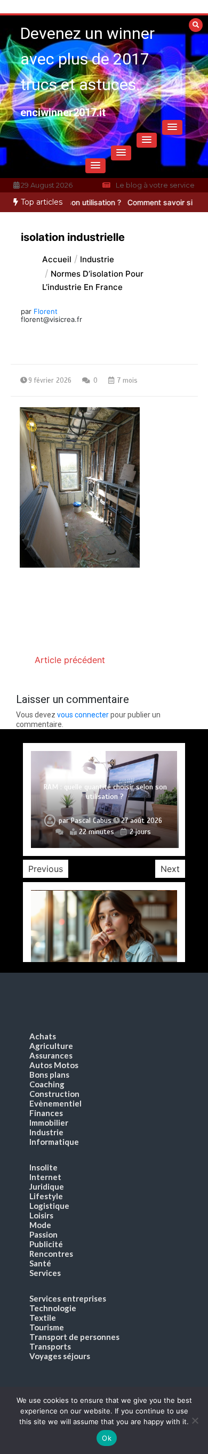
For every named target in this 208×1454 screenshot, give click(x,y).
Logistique (49, 1205)
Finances (46, 1113)
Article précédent (70, 660)
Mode (40, 1225)
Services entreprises (67, 1298)
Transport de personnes (74, 1337)
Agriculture (51, 1046)
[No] (194, 1420)
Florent (46, 311)
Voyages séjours (59, 1356)
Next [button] (170, 868)
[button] (172, 127)
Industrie (46, 1132)
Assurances (51, 1055)
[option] (104, 800)
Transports (50, 1346)
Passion (43, 1234)
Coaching (47, 1084)
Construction (54, 1093)
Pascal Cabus (91, 821)
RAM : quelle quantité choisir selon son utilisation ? (105, 791)
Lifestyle (46, 1196)
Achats (42, 1036)
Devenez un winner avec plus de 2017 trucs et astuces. (87, 59)
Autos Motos (53, 1065)
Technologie (52, 1308)
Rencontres (51, 1253)
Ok (106, 1438)
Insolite (43, 1167)
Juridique (46, 1186)
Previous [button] (45, 868)
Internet (45, 1177)
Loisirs (41, 1215)
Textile (42, 1317)
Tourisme (46, 1327)
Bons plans (49, 1074)
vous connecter (83, 714)
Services (45, 1273)
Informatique (54, 1141)
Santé (40, 1263)
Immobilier (48, 1122)
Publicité (46, 1244)
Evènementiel (55, 1103)
